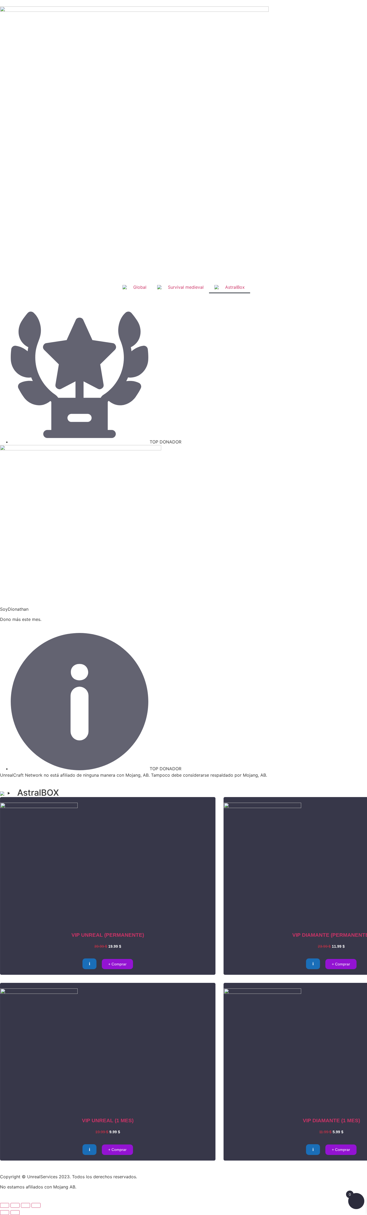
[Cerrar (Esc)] (36, 1205)
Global (139, 287)
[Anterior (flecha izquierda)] (4, 1212)
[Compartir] (25, 1205)
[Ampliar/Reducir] (4, 1205)
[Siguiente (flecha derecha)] (15, 1212)
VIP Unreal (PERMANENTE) (107, 935)
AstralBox (235, 287)
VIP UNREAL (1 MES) (108, 1120)
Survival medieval (186, 287)
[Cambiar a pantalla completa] (15, 1205)
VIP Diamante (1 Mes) (331, 1120)
